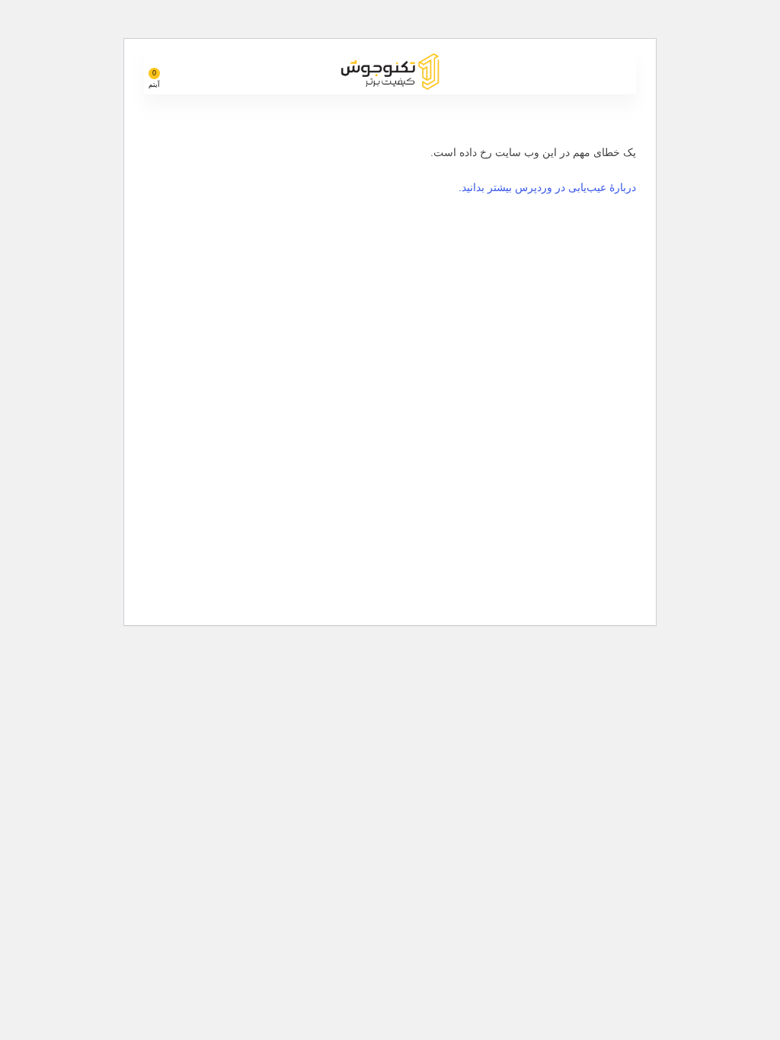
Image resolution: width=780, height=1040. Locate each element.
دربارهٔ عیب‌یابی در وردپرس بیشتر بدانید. (547, 187)
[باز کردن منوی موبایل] (618, 71)
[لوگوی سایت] (390, 70)
